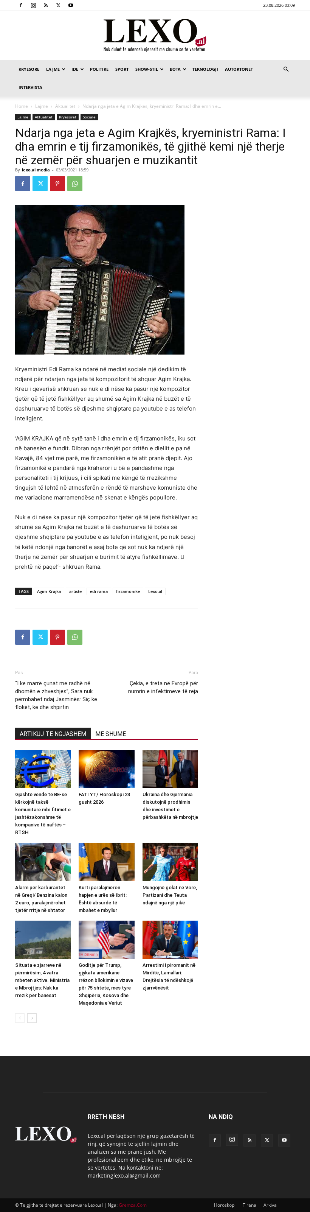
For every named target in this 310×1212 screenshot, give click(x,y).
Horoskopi (225, 1205)
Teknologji (205, 69)
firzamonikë (128, 591)
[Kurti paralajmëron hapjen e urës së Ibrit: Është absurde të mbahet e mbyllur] (106, 862)
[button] (286, 69)
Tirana (249, 1205)
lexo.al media (36, 170)
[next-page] (32, 1018)
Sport (122, 69)
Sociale (89, 117)
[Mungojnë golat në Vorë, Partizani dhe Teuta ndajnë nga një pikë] (170, 862)
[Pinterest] (57, 183)
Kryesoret (67, 117)
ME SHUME (110, 733)
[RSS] (45, 5)
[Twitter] (58, 5)
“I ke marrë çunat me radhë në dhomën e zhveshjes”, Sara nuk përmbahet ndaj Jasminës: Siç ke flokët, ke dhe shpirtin (56, 695)
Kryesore (29, 69)
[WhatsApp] (74, 183)
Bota (175, 69)
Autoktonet (239, 69)
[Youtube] (70, 5)
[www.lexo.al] (155, 36)
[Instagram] (33, 5)
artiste (75, 591)
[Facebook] (20, 5)
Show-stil (146, 69)
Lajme (53, 69)
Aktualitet (65, 106)
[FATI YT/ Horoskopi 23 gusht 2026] (106, 769)
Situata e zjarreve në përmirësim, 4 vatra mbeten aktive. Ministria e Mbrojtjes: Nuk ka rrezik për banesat (42, 980)
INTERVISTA (30, 87)
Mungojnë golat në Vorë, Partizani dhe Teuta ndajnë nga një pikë (170, 895)
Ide (74, 69)
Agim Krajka (49, 591)
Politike (99, 69)
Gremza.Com (133, 1205)
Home (21, 106)
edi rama (99, 591)
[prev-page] (20, 1018)
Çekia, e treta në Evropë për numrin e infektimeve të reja (163, 687)
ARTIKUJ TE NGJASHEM (53, 733)
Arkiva (270, 1205)
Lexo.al (155, 591)
